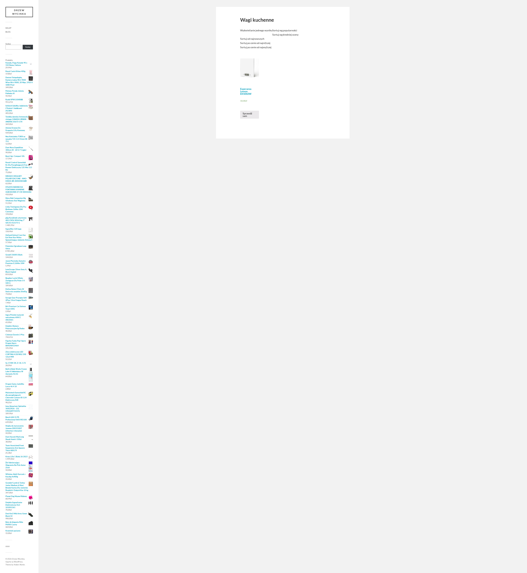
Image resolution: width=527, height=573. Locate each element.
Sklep (8, 28)
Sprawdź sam (247, 114)
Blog (8, 32)
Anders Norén (19, 565)
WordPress (18, 562)
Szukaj (8, 44)
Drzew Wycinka (19, 12)
